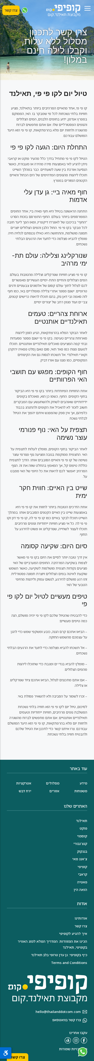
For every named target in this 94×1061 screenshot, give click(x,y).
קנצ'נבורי (80, 843)
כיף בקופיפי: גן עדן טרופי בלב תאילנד (59, 954)
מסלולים (52, 783)
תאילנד (81, 820)
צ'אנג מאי (79, 859)
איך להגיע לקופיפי (73, 933)
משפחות (80, 791)
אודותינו (81, 918)
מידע (83, 783)
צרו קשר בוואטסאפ (66, 1020)
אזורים (54, 791)
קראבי (82, 874)
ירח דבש (25, 791)
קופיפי (82, 866)
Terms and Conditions (69, 962)
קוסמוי (82, 836)
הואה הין (80, 889)
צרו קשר (11, 10)
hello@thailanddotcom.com (58, 1011)
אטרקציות (23, 783)
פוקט (83, 828)
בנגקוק (82, 851)
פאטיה (82, 882)
